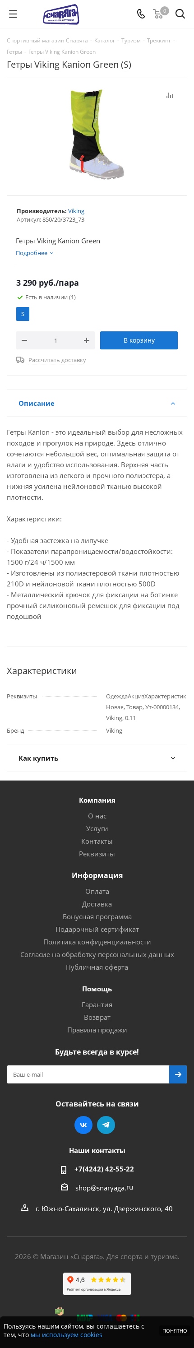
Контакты (97, 841)
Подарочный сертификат (97, 929)
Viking (76, 211)
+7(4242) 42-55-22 (104, 1168)
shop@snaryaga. (100, 1187)
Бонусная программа (97, 916)
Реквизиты (97, 853)
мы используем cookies (66, 1334)
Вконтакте (83, 1125)
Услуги (97, 828)
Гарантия (97, 1004)
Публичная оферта (97, 966)
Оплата (97, 891)
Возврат (97, 1017)
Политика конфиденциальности (97, 941)
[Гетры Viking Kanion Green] (97, 134)
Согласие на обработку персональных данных (97, 954)
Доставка (97, 903)
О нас (97, 815)
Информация (97, 875)
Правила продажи (97, 1029)
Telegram (106, 1125)
